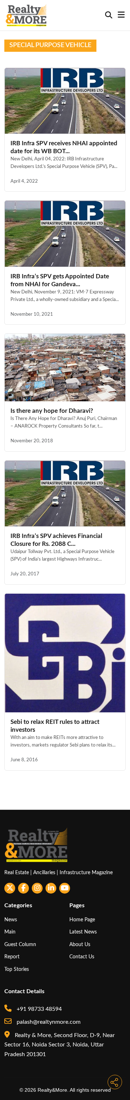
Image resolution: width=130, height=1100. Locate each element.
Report (12, 956)
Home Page (82, 919)
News (10, 919)
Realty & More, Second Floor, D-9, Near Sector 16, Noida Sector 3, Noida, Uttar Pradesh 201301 (59, 1044)
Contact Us (81, 956)
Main (10, 932)
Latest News (83, 932)
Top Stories (16, 969)
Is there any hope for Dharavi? (51, 411)
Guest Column (20, 944)
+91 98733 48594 (38, 1009)
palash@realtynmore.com (48, 1022)
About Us (79, 944)
